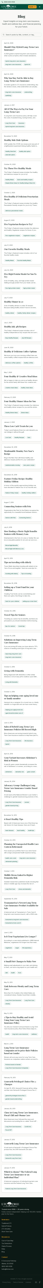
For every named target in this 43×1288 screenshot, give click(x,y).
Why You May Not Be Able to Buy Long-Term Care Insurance (19, 79)
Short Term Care (7, 1231)
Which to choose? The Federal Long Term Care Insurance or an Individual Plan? (20, 1174)
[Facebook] (40, 1282)
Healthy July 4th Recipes (15, 326)
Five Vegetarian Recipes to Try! (18, 224)
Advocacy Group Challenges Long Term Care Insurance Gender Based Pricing (20, 788)
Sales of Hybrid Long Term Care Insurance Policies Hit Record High (20, 728)
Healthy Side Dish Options (16, 140)
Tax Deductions (7, 1243)
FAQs (3, 1249)
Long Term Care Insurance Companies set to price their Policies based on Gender (21, 1050)
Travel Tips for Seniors (14, 614)
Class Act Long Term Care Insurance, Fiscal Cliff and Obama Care (21, 1114)
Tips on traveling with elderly (17, 562)
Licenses (28, 1282)
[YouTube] (36, 1282)
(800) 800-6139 (7, 1266)
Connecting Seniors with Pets (17, 506)
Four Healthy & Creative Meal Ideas (20, 376)
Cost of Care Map (7, 1240)
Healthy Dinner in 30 (13, 301)
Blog (3, 1252)
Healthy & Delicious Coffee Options (20, 351)
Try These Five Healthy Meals (17, 168)
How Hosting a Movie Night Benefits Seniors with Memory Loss (20, 532)
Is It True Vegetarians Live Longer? (20, 936)
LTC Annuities (6, 1229)
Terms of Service (18, 1282)
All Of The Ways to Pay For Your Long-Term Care (18, 110)
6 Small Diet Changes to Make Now (20, 961)
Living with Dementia (14, 670)
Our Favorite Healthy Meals (17, 249)
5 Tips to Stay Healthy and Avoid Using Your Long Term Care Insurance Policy (18, 1020)
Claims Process (7, 1246)
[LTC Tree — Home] (9, 7)
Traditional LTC (7, 1223)
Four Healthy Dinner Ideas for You (20, 401)
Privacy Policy (6, 1282)
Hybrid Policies (7, 1226)
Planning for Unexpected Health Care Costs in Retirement (21, 845)
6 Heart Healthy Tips (13, 819)
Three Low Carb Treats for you (18, 426)
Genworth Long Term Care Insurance (21, 1143)
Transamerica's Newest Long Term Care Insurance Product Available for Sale (21, 905)
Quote (31, 7)
